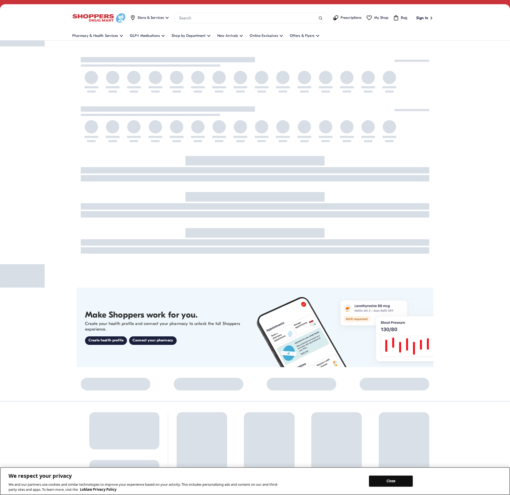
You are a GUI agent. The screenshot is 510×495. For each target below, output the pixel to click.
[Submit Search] (320, 18)
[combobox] (251, 18)
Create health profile (106, 340)
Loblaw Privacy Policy (98, 489)
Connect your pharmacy (153, 340)
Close (391, 481)
